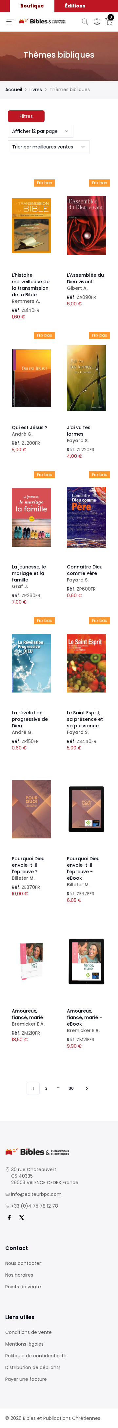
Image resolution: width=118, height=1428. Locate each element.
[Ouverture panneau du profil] (97, 21)
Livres (36, 89)
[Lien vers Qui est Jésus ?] (31, 378)
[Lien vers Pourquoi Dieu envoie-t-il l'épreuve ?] (31, 809)
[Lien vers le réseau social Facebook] (9, 1217)
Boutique (32, 6)
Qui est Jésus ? (30, 430)
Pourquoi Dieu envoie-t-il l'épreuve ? (28, 868)
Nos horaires (19, 1275)
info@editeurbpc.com (36, 1194)
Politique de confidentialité (36, 1355)
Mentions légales (24, 1344)
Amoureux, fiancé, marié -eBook (84, 1021)
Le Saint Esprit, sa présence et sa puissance (85, 722)
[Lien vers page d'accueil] (42, 21)
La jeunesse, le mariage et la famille (29, 577)
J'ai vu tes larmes (78, 434)
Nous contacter (23, 1263)
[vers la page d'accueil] (59, 1151)
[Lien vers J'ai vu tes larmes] (86, 378)
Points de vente (23, 1286)
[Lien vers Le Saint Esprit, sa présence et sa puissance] (86, 663)
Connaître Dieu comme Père (85, 573)
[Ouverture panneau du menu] (10, 21)
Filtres (26, 116)
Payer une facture (26, 1379)
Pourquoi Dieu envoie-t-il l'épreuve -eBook (83, 871)
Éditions (75, 6)
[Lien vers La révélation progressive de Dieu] (31, 663)
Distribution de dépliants (33, 1367)
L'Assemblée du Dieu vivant (85, 281)
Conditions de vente (28, 1332)
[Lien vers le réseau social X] (21, 1217)
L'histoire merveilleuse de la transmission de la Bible (30, 288)
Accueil (13, 89)
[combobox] (40, 131)
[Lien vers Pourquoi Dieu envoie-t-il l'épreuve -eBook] (86, 809)
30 (71, 1088)
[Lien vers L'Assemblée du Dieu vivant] (86, 225)
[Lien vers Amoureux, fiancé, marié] (31, 961)
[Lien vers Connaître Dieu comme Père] (86, 517)
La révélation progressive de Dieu (30, 722)
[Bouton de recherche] (85, 22)
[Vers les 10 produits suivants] (86, 1088)
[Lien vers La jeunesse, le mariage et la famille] (31, 517)
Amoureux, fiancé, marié (28, 1017)
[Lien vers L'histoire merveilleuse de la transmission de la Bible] (31, 225)
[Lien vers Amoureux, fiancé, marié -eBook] (86, 961)
